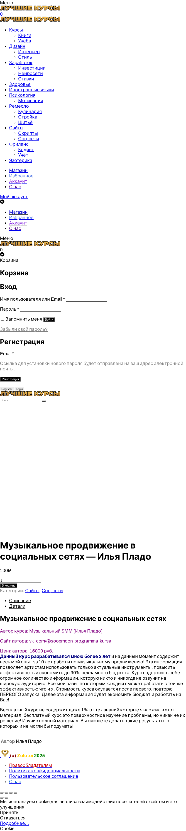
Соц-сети (52, 590)
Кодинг (26, 149)
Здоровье (20, 84)
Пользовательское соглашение (43, 776)
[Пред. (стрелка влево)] (2, 798)
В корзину (8, 585)
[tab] (97, 600)
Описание (20, 600)
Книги (24, 35)
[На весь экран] (11, 793)
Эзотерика (20, 160)
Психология (22, 95)
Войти (49, 319)
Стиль (25, 57)
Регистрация (10, 379)
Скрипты (28, 133)
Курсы (16, 29)
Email (7, 353)
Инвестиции (32, 67)
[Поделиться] (6, 793)
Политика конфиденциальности (44, 770)
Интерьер (29, 51)
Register (6, 389)
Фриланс (19, 144)
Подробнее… (14, 823)
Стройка (27, 116)
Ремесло (19, 106)
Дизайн (17, 46)
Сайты (16, 127)
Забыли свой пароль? (24, 329)
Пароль (9, 309)
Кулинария (30, 111)
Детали (17, 606)
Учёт (23, 154)
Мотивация (30, 100)
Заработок (20, 62)
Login (19, 389)
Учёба (24, 40)
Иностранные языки (31, 89)
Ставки (26, 78)
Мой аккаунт (14, 196)
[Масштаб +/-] (15, 793)
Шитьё (25, 122)
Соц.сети (28, 138)
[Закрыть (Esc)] (2, 793)
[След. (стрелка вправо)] (6, 798)
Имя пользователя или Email (32, 299)
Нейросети (30, 73)
